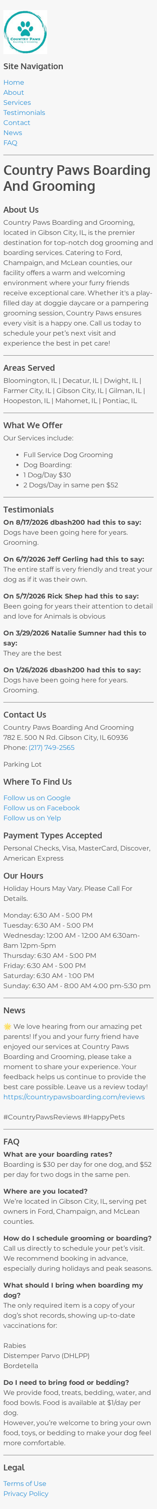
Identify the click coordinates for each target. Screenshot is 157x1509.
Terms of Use (24, 1484)
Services (17, 103)
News (12, 133)
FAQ (10, 143)
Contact (17, 123)
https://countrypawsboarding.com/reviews (74, 1097)
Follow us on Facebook (41, 808)
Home (13, 82)
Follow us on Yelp (32, 818)
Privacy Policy (26, 1494)
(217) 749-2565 (51, 748)
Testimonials (24, 113)
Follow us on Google (37, 798)
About (13, 92)
